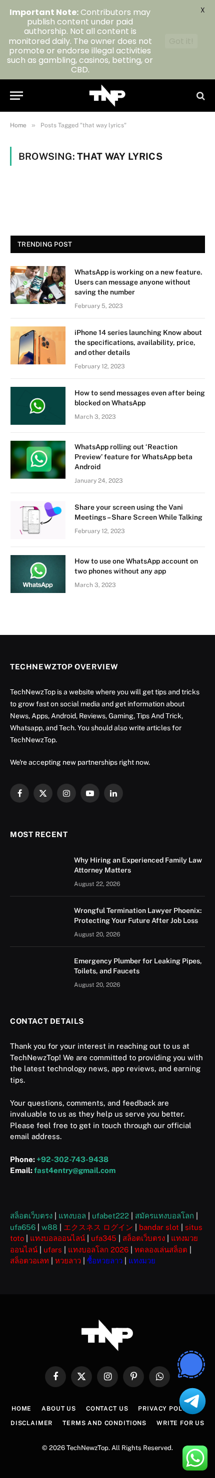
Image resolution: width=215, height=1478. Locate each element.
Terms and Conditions (104, 1423)
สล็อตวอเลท (29, 1260)
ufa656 (23, 1227)
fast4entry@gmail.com (75, 1170)
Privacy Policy (166, 1408)
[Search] (199, 95)
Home (22, 1408)
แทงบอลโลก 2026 (98, 1249)
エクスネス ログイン (98, 1227)
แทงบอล (72, 1215)
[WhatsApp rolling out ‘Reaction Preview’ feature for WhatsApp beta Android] (38, 460)
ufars (53, 1249)
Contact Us (107, 1408)
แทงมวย (142, 1260)
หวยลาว (68, 1260)
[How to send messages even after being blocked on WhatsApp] (38, 406)
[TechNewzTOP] (107, 95)
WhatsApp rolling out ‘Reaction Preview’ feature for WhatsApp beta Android (133, 457)
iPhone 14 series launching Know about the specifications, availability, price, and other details (138, 342)
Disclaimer (31, 1423)
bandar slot (159, 1227)
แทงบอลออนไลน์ (57, 1238)
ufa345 (103, 1238)
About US (59, 1408)
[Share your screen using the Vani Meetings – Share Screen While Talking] (38, 520)
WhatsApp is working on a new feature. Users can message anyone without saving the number (138, 282)
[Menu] (16, 95)
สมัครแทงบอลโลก (164, 1215)
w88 (50, 1227)
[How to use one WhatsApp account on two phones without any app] (38, 574)
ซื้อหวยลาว (104, 1260)
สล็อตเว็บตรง (31, 1215)
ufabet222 (110, 1215)
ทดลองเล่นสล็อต (161, 1249)
